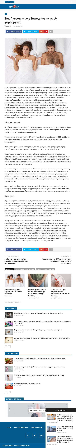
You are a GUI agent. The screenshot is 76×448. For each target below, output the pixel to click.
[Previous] (6, 346)
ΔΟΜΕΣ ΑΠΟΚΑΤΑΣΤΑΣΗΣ (21, 427)
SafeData (26, 445)
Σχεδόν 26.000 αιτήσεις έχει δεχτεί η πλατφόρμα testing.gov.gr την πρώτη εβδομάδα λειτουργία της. (65, 417)
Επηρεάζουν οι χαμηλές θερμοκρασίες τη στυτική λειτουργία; (13, 292)
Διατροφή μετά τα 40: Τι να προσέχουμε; (27, 383)
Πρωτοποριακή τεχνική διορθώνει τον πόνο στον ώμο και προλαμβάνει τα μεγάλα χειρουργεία (65, 439)
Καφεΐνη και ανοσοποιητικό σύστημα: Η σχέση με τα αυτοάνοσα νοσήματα (38, 330)
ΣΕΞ (6, 13)
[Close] (48, 410)
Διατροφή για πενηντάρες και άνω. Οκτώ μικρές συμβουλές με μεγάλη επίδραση (40, 358)
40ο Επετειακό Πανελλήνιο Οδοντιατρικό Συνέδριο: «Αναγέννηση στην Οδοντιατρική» (56, 261)
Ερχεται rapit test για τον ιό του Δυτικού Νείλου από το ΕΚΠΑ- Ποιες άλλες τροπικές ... (42, 338)
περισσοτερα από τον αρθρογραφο (24, 269)
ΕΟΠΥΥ (9, 427)
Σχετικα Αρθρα (9, 269)
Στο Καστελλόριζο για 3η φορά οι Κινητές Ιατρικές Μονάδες (65, 428)
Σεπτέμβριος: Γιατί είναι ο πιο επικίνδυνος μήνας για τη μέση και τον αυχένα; (38, 313)
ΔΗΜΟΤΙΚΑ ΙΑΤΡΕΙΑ (36, 427)
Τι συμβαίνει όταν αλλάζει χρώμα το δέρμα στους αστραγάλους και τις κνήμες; (39, 375)
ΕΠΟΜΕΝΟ (17, 302)
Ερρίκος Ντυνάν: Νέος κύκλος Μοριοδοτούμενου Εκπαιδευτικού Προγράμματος (16, 261)
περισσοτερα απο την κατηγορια (45, 269)
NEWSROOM (8, 26)
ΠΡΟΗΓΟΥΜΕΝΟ (9, 302)
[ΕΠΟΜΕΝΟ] (9, 346)
